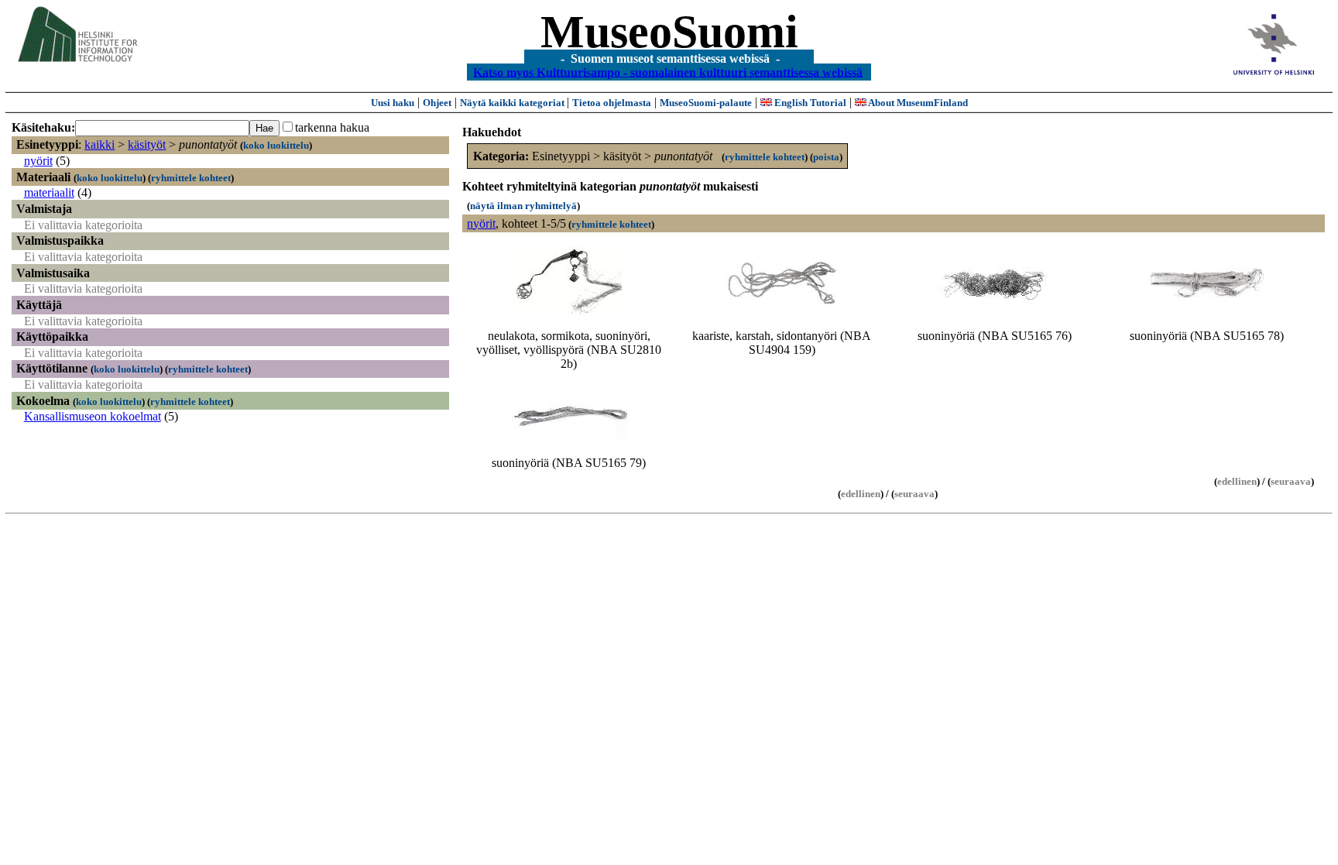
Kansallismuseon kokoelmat (92, 416)
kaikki (99, 144)
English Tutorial (809, 102)
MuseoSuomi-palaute (706, 102)
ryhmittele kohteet (191, 178)
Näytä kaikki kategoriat (513, 102)
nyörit (38, 160)
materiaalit (49, 192)
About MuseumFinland (917, 102)
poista (826, 157)
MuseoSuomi (669, 31)
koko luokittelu (276, 145)
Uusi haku (392, 102)
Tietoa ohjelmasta (611, 102)
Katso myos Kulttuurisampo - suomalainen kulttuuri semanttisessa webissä (668, 71)
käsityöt (147, 144)
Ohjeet (437, 102)
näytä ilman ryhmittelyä (523, 205)
